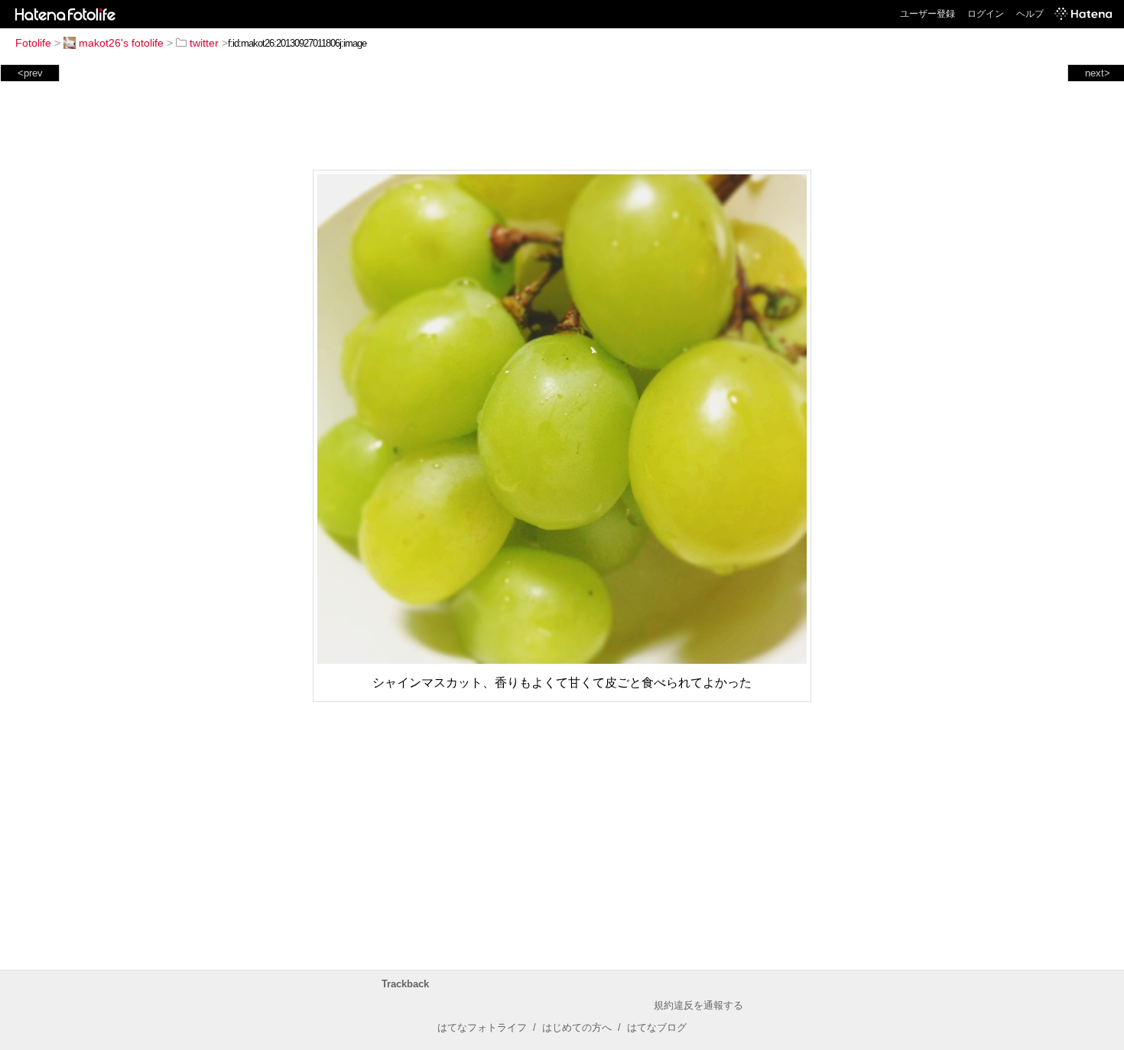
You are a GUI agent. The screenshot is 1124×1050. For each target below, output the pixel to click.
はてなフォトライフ (482, 1027)
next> (1097, 73)
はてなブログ (657, 1027)
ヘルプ (1030, 13)
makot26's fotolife (121, 43)
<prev (30, 73)
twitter (204, 43)
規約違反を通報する (698, 1005)
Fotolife (33, 43)
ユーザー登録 (927, 13)
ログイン (985, 13)
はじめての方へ (577, 1027)
